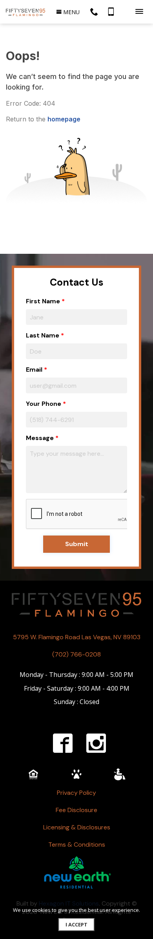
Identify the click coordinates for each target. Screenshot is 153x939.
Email (34, 369)
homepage (63, 119)
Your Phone (43, 404)
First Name (43, 301)
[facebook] (62, 743)
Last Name (42, 335)
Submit (76, 544)
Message (40, 438)
